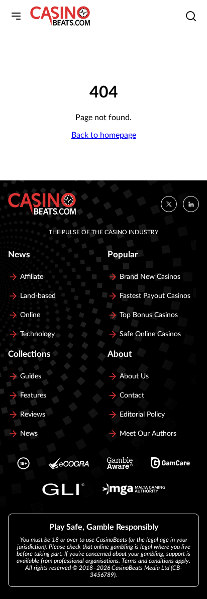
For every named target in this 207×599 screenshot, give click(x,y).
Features (33, 395)
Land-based (38, 296)
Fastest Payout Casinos (155, 296)
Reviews (32, 414)
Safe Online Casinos (150, 334)
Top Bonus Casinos (149, 315)
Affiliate (31, 276)
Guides (30, 376)
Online (30, 315)
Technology (37, 334)
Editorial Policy (142, 414)
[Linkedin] (191, 204)
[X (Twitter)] (169, 204)
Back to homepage (103, 135)
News (29, 433)
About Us (134, 376)
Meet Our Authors (148, 433)
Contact (132, 395)
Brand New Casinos (150, 276)
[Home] (60, 16)
